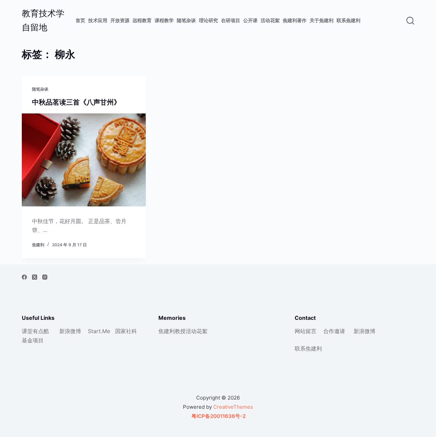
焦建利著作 (295, 20)
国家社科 (126, 331)
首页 (80, 20)
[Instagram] (44, 277)
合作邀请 (334, 331)
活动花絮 (270, 20)
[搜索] (410, 21)
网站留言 (305, 331)
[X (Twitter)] (34, 277)
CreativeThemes (233, 407)
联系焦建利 (348, 20)
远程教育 (142, 20)
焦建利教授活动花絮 (182, 331)
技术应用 (97, 20)
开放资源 (119, 20)
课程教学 (164, 20)
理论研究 (208, 20)
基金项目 (33, 340)
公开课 (250, 20)
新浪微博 (70, 331)
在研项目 (230, 20)
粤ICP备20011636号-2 (218, 416)
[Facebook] (24, 277)
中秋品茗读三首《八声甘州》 (76, 102)
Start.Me (99, 331)
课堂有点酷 (35, 331)
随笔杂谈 (186, 20)
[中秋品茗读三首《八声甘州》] (84, 159)
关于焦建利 (321, 20)
